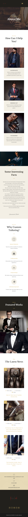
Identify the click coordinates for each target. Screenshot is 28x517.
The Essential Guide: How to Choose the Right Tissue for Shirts (14, 464)
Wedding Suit (14, 103)
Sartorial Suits (14, 214)
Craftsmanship (14, 258)
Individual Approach (14, 286)
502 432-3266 (14, 482)
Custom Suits (14, 70)
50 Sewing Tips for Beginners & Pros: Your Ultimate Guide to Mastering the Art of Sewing (14, 429)
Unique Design (14, 272)
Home (11, 16)
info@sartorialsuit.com (14, 487)
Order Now (14, 57)
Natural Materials (14, 244)
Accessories (14, 135)
